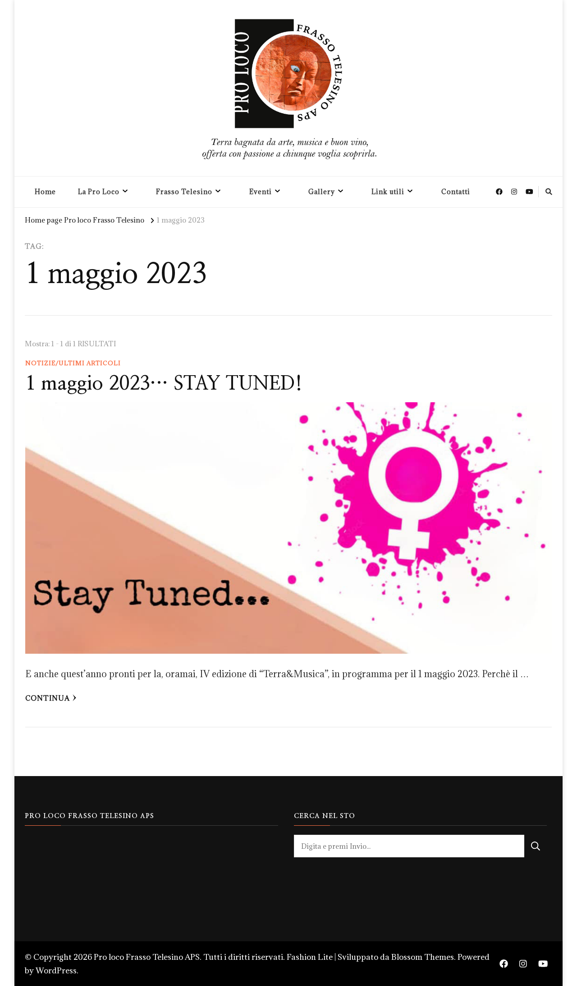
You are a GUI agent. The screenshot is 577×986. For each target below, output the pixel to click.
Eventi (260, 191)
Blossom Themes (422, 957)
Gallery (321, 191)
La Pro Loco (98, 191)
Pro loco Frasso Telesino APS (147, 957)
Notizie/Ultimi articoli (73, 363)
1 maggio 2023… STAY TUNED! (163, 383)
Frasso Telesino (184, 191)
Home (45, 191)
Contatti (455, 191)
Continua (47, 697)
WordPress (56, 970)
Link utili (387, 191)
